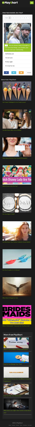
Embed (29, 72)
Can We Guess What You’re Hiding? (12, 130)
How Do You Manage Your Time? (13, 364)
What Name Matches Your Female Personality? (15, 158)
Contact (13, 425)
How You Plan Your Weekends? (12, 395)
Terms (21, 425)
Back (7, 17)
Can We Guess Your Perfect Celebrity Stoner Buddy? (17, 242)
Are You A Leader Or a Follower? (11, 270)
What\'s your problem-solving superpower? (16, 349)
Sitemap (25, 425)
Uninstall (30, 425)
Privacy (17, 425)
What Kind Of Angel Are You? (10, 298)
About (10, 425)
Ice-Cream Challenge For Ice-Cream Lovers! (14, 102)
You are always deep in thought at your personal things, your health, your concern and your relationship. (17, 47)
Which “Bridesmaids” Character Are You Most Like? (16, 326)
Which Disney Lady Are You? (10, 186)
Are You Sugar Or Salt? (9, 214)
